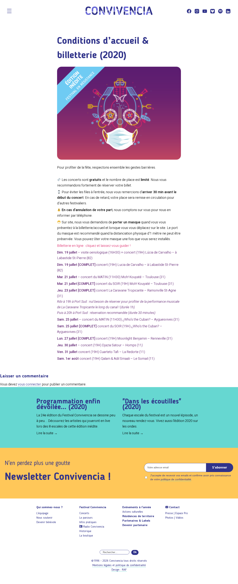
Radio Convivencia (93, 526)
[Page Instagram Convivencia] (197, 11)
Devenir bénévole (46, 522)
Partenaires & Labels (136, 520)
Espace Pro (181, 513)
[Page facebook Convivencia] (189, 11)
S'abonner (219, 467)
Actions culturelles (132, 511)
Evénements (136, 507)
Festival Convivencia (92, 507)
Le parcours (86, 517)
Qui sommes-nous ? (49, 507)
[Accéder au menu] (9, 11)
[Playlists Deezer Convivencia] (212, 11)
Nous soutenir (44, 517)
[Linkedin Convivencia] (228, 11)
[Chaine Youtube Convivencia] (205, 11)
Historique (85, 531)
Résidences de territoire (138, 516)
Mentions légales (102, 565)
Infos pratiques (88, 522)
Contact (174, 507)
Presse (169, 513)
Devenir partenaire (134, 525)
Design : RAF (119, 569)
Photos (169, 517)
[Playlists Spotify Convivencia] (220, 11)
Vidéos (179, 517)
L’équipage (42, 513)
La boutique (86, 535)
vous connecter (29, 384)
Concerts (84, 513)
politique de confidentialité (176, 479)
